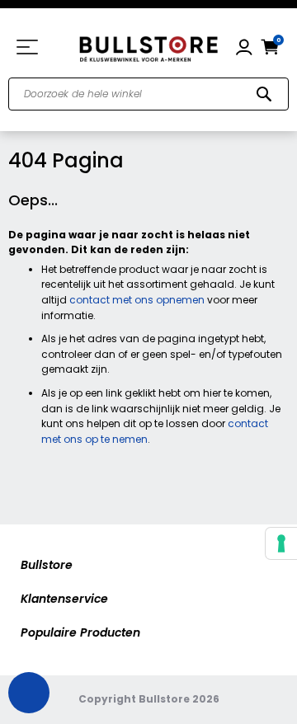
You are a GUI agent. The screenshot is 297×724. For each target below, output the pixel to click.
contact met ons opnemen (137, 300)
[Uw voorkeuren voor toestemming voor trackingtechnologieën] (281, 543)
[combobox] (148, 94)
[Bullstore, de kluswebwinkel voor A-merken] (148, 47)
